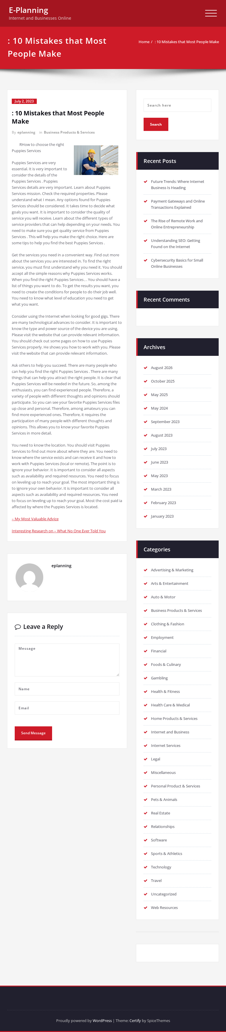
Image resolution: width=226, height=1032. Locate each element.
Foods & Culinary (166, 664)
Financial (158, 651)
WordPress (102, 1020)
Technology (161, 867)
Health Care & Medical (170, 705)
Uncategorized (164, 894)
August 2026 (161, 367)
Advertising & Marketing (172, 570)
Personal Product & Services (175, 786)
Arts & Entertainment (169, 583)
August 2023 (161, 435)
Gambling (159, 678)
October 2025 (163, 381)
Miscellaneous (163, 772)
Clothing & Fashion (167, 624)
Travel (156, 880)
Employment (162, 637)
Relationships (163, 826)
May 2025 (159, 394)
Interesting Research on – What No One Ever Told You (59, 530)
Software (159, 840)
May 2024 (159, 408)
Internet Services (165, 745)
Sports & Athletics (166, 853)
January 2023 (162, 516)
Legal (155, 759)
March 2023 (161, 489)
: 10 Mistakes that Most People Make (187, 41)
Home (144, 41)
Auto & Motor (163, 597)
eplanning (26, 132)
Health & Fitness (165, 691)
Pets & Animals (164, 799)
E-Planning (28, 10)
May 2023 (159, 475)
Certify (135, 1020)
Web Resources (164, 907)
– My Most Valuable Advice (35, 518)
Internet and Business (170, 732)
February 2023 (163, 502)
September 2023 (165, 421)
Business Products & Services (69, 132)
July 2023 (159, 448)
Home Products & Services (174, 718)
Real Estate (160, 813)
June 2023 (159, 462)
